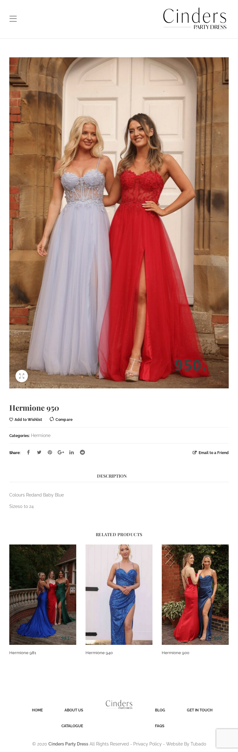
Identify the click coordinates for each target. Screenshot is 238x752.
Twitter (39, 452)
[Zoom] (21, 376)
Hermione (41, 435)
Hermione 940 (99, 652)
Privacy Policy (147, 743)
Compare (64, 419)
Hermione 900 (175, 652)
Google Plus (60, 452)
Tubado (198, 743)
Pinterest (50, 452)
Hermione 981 (22, 652)
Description (112, 476)
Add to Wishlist (28, 419)
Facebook (28, 452)
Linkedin (71, 452)
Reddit (82, 452)
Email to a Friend (213, 452)
